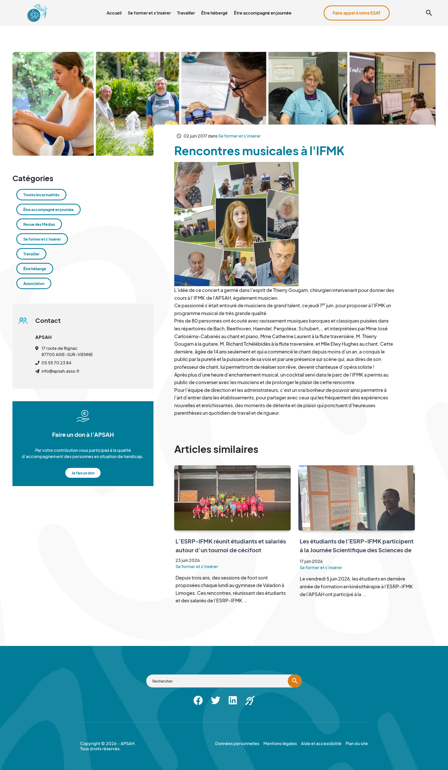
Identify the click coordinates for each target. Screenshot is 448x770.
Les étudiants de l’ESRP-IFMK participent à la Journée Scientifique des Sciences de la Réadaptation (357, 549)
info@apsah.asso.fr (60, 371)
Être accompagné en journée (262, 13)
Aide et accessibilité (412, 3)
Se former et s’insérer (239, 136)
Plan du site (380, 3)
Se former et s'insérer (149, 13)
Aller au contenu (314, 3)
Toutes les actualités (41, 194)
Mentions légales (280, 743)
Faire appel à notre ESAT (357, 13)
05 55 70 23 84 (56, 362)
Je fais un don (83, 473)
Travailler (186, 13)
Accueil (114, 13)
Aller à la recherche (349, 3)
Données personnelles (237, 743)
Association (33, 283)
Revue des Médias (39, 224)
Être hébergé (214, 13)
